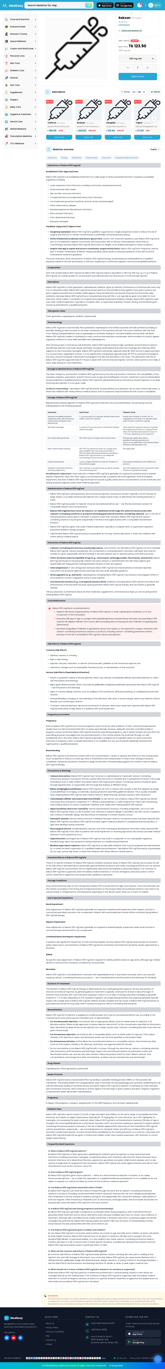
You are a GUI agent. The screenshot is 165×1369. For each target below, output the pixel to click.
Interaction (106, 158)
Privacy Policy (52, 1327)
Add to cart (137, 76)
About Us (50, 1323)
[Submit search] (88, 5)
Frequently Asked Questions (126, 158)
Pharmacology (91, 158)
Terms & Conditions (55, 1331)
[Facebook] (6, 1337)
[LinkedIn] (20, 1337)
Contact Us (51, 1340)
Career (49, 1344)
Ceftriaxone (124, 24)
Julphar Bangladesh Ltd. (131, 30)
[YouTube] (13, 1337)
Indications (52, 158)
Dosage (64, 158)
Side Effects (76, 158)
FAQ (48, 1336)
